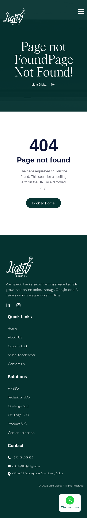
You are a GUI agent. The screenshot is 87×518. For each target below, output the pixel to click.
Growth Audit (18, 346)
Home (12, 328)
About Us (15, 337)
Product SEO (17, 424)
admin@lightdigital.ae (26, 466)
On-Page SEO (18, 406)
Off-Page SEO (18, 415)
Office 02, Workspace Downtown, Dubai (37, 473)
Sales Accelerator (21, 355)
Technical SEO (19, 397)
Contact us (16, 364)
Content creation (21, 433)
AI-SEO (13, 388)
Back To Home (43, 203)
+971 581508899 (22, 457)
